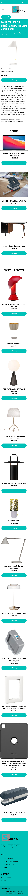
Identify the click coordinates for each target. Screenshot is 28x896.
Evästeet (20, 891)
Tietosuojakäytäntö (10, 893)
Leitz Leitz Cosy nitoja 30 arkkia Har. (14, 813)
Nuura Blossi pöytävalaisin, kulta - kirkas (14, 613)
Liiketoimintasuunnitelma (11, 861)
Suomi (4, 2)
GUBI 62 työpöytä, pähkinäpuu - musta (14, 246)
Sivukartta (20, 893)
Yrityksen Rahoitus (9, 864)
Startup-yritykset (8, 858)
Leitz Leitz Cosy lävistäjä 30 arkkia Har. (14, 201)
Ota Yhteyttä (13, 891)
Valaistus (10, 69)
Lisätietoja (14, 80)
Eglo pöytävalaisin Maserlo (14, 344)
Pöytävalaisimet (17, 69)
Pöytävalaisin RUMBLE (14, 521)
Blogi (5, 867)
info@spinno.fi (23, 2)
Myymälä (6, 17)
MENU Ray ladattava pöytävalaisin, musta (14, 484)
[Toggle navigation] (3, 9)
